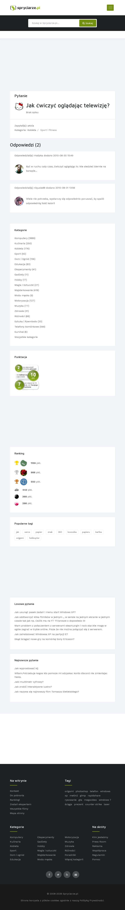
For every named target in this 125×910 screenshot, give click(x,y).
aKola (31, 125)
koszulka (72, 532)
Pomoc (96, 859)
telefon (94, 791)
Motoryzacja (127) (24, 300)
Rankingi (15, 799)
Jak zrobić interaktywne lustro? (33, 686)
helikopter (34, 538)
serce (27, 532)
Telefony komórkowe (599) (29, 326)
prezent (78, 804)
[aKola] (19, 106)
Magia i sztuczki (46, 850)
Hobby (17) (20, 279)
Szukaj (89, 23)
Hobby (41, 846)
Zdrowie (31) (21, 311)
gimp (83, 795)
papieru (86, 532)
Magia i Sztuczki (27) (26, 285)
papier (39, 532)
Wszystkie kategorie (26, 337)
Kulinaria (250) (23, 243)
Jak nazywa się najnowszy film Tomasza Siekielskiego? (46, 691)
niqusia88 (40, 187)
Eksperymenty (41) (25, 269)
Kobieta (31, 130)
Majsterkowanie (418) (26, 290)
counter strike (93, 804)
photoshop (82, 791)
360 (60, 532)
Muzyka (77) (21, 305)
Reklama (97, 846)
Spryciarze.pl (70, 893)
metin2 (74, 795)
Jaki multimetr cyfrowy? (28, 681)
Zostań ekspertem (20, 804)
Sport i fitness (48, 130)
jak (17, 532)
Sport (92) (20, 253)
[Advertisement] (62, 64)
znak (50, 532)
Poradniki (70, 855)
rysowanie (71, 799)
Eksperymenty (45, 837)
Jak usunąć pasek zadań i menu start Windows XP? (45, 612)
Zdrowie (69, 846)
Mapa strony (17, 813)
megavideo (90, 799)
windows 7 (105, 799)
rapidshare (94, 795)
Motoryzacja (72, 837)
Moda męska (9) (23, 295)
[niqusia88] (19, 201)
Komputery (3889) (24, 238)
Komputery (16, 837)
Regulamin (98, 855)
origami (20, 538)
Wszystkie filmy (19, 808)
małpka (39, 155)
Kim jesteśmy (100, 837)
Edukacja (15, 859)
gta (80, 799)
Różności (70, 850)
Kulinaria (15, 841)
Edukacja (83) (22, 264)
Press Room (99, 841)
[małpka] (19, 169)
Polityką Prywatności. (92, 900)
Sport (13, 850)
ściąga (68, 804)
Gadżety (42, 841)
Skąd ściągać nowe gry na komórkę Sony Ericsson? (44, 639)
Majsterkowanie (46, 855)
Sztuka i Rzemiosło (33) (28, 321)
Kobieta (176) (22, 248)
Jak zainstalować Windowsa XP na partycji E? (41, 634)
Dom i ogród (17, 855)
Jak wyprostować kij (26, 668)
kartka (98, 532)
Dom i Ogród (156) (24, 259)
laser (107, 804)
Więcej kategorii (74, 859)
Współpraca (99, 850)
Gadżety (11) (21, 274)
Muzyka (69, 841)
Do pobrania (17, 795)
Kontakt (14, 791)
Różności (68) (22, 316)
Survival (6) (20, 331)
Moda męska (44, 859)
